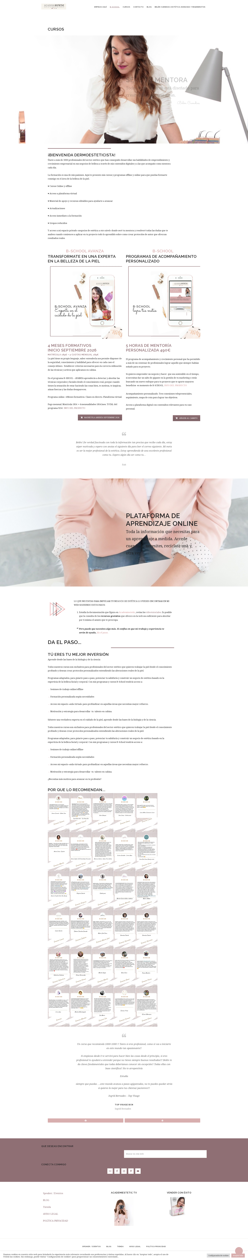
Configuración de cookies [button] (218, 1256)
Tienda (47, 1207)
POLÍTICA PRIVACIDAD (55, 1220)
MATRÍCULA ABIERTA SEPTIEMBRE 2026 (101, 417)
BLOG (46, 1200)
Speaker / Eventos (53, 1193)
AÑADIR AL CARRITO (188, 418)
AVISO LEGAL (50, 1214)
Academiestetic (53, 6)
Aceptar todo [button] (238, 1256)
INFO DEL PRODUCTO (74, 408)
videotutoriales (153, 612)
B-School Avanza (85, 251)
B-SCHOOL (163, 251)
